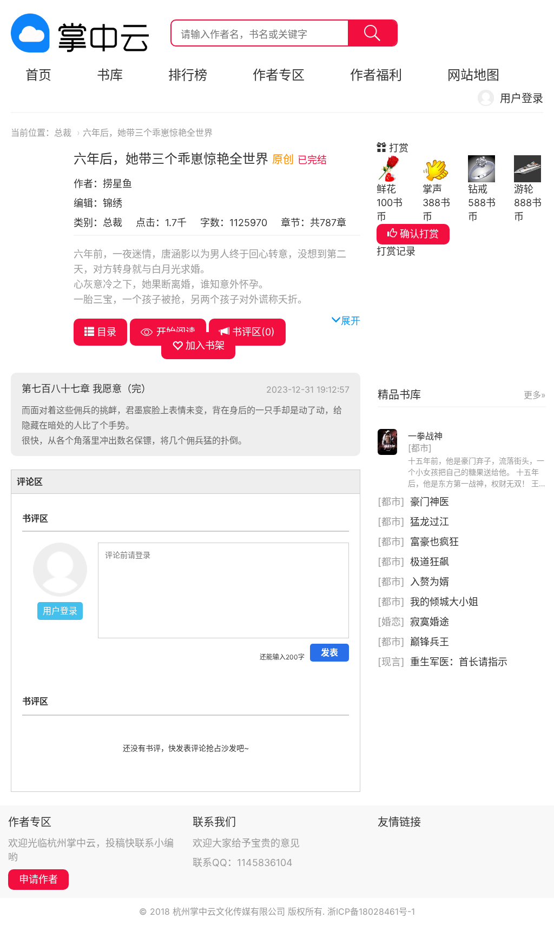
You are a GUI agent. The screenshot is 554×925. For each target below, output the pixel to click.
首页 (38, 75)
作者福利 (376, 75)
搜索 (372, 33)
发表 (329, 652)
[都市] (420, 447)
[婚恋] (391, 621)
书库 (110, 75)
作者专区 (279, 75)
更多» (535, 394)
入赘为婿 (429, 581)
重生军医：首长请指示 (458, 662)
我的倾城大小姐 (444, 601)
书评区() (252, 332)
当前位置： (32, 132)
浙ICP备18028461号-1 (371, 911)
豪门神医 (429, 501)
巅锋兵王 (429, 642)
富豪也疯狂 (434, 541)
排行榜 (187, 75)
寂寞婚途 (429, 621)
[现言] (391, 662)
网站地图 (473, 75)
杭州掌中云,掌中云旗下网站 (80, 33)
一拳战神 (425, 436)
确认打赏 (418, 234)
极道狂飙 (429, 561)
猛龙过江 (429, 521)
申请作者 (38, 879)
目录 (105, 332)
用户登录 (521, 98)
